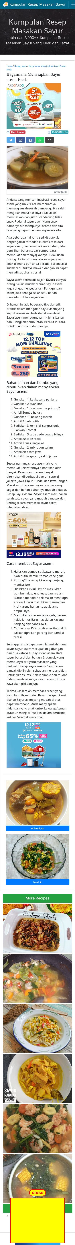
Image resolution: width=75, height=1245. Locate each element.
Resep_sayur (20, 66)
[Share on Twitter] (11, 140)
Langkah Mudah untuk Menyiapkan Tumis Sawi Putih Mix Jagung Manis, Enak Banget (35, 1027)
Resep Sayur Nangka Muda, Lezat (37, 1077)
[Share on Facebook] (20, 140)
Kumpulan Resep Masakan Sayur (37, 4)
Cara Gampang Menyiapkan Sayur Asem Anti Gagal (37, 802)
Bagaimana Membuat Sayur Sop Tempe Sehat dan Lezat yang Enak (37, 977)
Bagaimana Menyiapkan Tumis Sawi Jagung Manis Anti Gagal (37, 855)
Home (10, 66)
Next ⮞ (37, 882)
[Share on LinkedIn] (30, 140)
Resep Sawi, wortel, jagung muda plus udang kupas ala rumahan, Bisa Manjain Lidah (36, 1127)
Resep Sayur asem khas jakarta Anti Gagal (37, 1177)
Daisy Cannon (18, 132)
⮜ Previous (37, 828)
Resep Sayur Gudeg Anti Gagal (37, 927)
